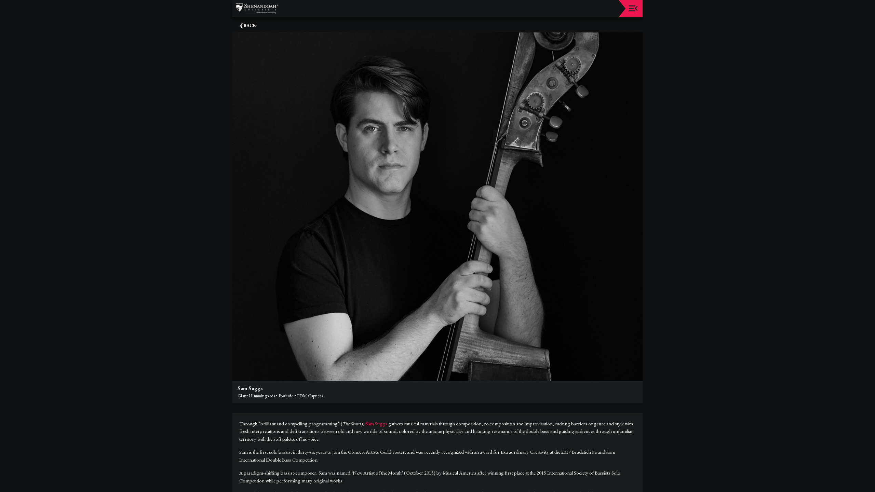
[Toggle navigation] (633, 8)
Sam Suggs (376, 423)
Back (250, 25)
